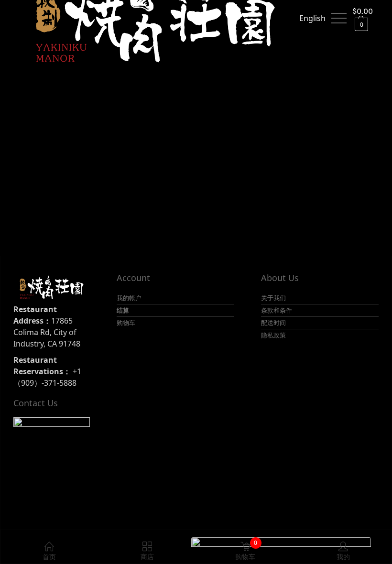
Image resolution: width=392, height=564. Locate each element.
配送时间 (273, 322)
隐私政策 (273, 335)
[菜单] (339, 18)
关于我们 (273, 298)
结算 (123, 310)
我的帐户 (129, 298)
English (312, 18)
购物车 (126, 322)
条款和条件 (276, 310)
